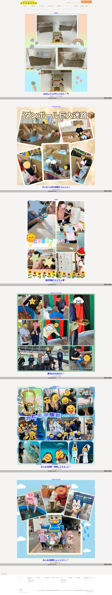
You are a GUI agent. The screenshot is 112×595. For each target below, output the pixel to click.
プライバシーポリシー (24, 592)
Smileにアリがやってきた (54, 94)
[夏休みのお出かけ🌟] (56, 333)
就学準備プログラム (53, 280)
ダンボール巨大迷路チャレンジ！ (56, 187)
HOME (24, 6)
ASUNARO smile (56, 106)
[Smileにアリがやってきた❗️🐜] (56, 53)
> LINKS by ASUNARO (31, 580)
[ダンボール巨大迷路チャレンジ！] (56, 146)
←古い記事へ (3, 574)
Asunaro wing (56, 386)
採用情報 (76, 6)
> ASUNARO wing (30, 579)
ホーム (20, 577)
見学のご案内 (55, 577)
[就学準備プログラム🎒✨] (56, 239)
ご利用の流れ (50, 6)
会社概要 (21, 589)
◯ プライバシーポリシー (76, 2)
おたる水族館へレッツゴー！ (55, 560)
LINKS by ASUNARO (56, 292)
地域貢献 (59, 6)
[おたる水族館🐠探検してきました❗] (56, 426)
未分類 (56, 13)
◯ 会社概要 (68, 2)
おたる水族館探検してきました (55, 467)
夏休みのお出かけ (54, 373)
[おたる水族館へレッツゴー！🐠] (56, 519)
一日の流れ (41, 6)
